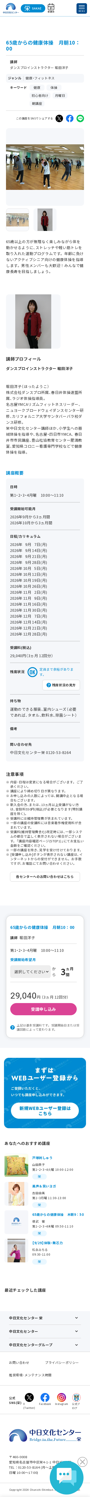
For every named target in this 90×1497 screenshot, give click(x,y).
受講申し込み (43, 1009)
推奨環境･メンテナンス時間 (30, 1375)
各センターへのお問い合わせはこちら (45, 876)
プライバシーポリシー (62, 1362)
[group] (17, 219)
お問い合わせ (19, 1362)
